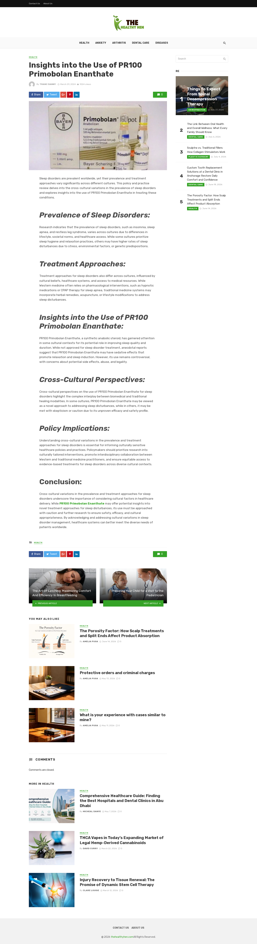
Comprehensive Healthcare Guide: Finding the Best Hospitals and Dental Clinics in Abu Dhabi (121, 801)
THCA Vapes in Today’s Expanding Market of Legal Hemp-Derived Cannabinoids (122, 840)
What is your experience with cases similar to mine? (123, 717)
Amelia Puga (90, 641)
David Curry (90, 848)
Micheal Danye (92, 811)
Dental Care (140, 42)
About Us (47, 3)
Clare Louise (91, 890)
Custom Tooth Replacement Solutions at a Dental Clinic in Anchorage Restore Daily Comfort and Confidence (205, 173)
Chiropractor (196, 110)
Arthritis (119, 42)
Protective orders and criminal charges (117, 673)
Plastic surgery (198, 157)
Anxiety (100, 42)
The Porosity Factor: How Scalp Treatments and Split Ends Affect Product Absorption (122, 633)
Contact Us (34, 3)
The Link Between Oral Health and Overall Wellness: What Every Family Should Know (207, 128)
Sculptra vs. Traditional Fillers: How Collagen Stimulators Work (206, 149)
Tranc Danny (48, 84)
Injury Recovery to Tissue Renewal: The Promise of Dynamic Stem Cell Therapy (117, 882)
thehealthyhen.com (122, 936)
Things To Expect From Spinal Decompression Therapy (203, 96)
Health (84, 42)
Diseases (161, 42)
